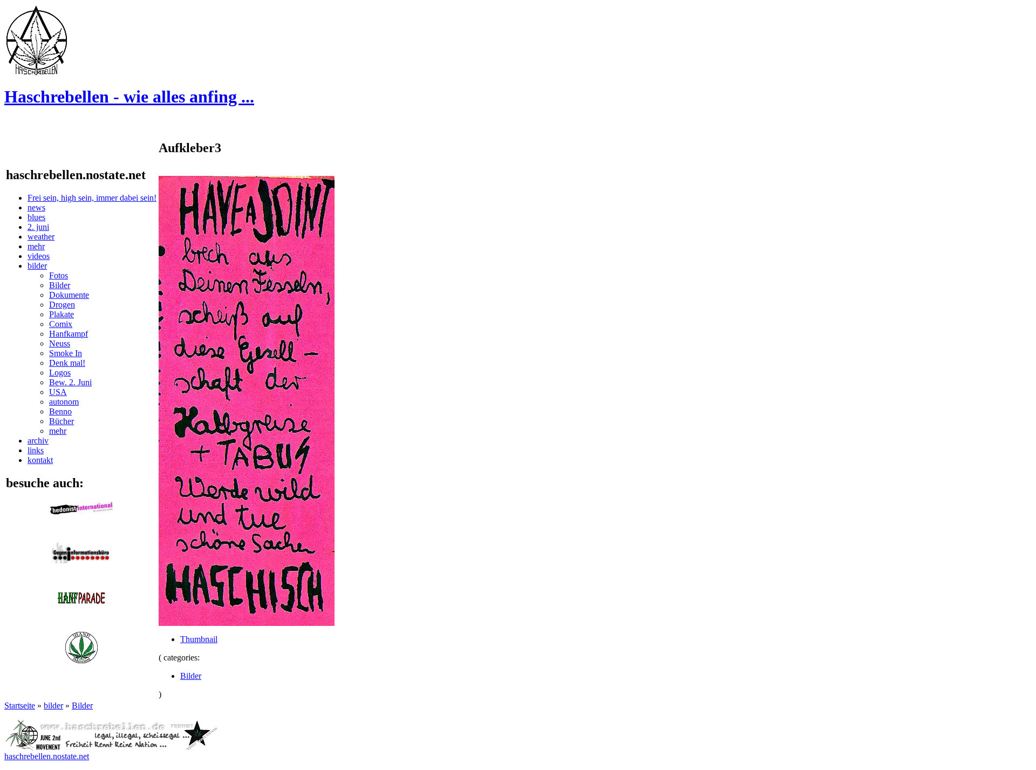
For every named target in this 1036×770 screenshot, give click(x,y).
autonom (64, 401)
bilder (37, 265)
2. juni (38, 226)
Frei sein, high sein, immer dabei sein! (92, 197)
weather (41, 236)
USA (58, 392)
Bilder (59, 285)
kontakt (40, 460)
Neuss (59, 343)
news (36, 207)
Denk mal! (67, 362)
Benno (60, 411)
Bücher (61, 421)
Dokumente (69, 294)
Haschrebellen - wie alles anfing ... (129, 96)
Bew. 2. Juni (70, 382)
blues (36, 217)
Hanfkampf (68, 333)
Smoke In (65, 353)
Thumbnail (198, 639)
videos (39, 256)
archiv (38, 440)
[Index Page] (36, 72)
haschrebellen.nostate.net (46, 756)
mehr (36, 246)
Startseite (19, 705)
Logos (60, 372)
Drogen (62, 304)
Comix (60, 324)
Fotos (58, 275)
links (36, 450)
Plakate (61, 314)
